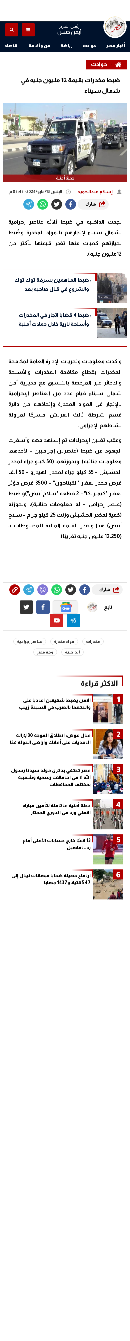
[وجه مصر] (115, 26)
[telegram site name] (73, 620)
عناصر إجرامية (29, 641)
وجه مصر (45, 652)
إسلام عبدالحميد (95, 191)
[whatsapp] (14, 589)
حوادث (89, 45)
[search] (11, 29)
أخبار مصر (115, 45)
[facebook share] (70, 204)
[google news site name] (65, 607)
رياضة (66, 45)
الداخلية (72, 652)
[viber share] (28, 204)
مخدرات (93, 641)
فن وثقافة (39, 45)
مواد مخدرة (64, 641)
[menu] (28, 29)
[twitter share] (56, 204)
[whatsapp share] (42, 204)
